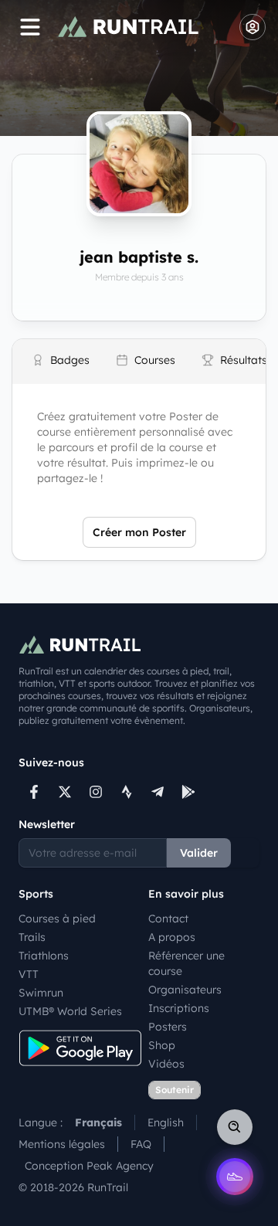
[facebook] (34, 791)
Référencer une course (186, 963)
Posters (167, 1027)
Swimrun (41, 993)
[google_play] (188, 791)
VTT (29, 974)
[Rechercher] (234, 1127)
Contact (168, 918)
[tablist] (139, 361)
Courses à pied (57, 918)
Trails (32, 937)
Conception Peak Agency (89, 1166)
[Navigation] (30, 27)
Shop (161, 1045)
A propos (171, 937)
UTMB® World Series (70, 1011)
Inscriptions (178, 1008)
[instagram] (95, 791)
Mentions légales (62, 1144)
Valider (199, 853)
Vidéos (166, 1064)
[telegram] (157, 791)
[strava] (126, 791)
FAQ (141, 1144)
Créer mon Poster (139, 532)
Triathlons (44, 956)
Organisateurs (185, 990)
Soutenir (174, 1089)
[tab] (61, 362)
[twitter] (64, 791)
